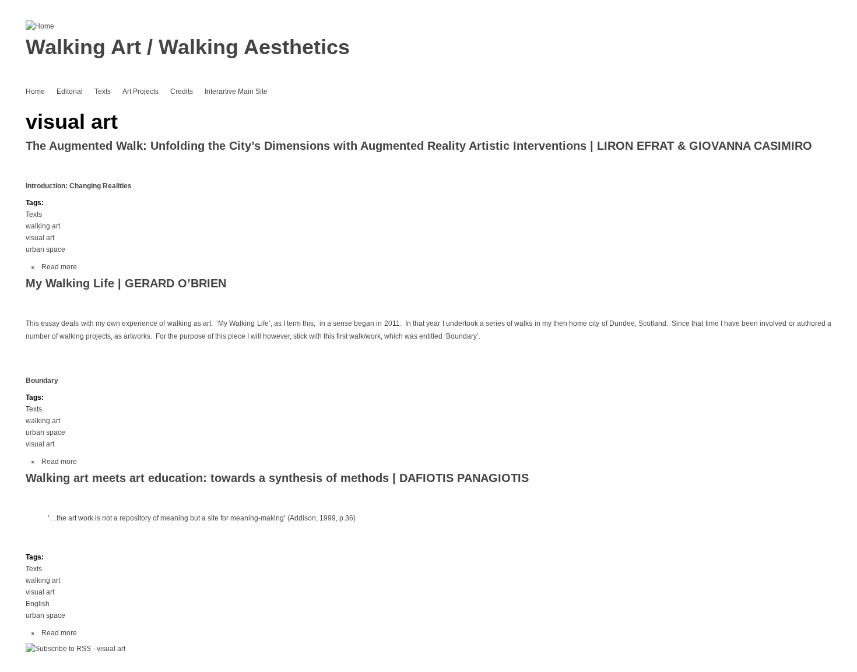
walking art (43, 226)
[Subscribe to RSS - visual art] (75, 649)
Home (35, 91)
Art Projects (140, 91)
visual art (40, 238)
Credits (181, 91)
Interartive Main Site (236, 91)
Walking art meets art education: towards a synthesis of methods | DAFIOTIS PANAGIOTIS (277, 478)
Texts (102, 91)
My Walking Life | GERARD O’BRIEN (126, 283)
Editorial (70, 91)
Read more (59, 267)
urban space (45, 249)
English (38, 604)
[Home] (40, 26)
